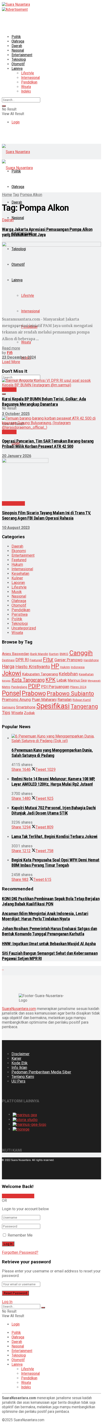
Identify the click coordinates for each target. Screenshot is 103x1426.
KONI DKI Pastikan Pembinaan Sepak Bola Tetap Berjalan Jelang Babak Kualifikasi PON (50, 901)
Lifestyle (27, 73)
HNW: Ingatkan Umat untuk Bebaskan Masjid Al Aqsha (49, 943)
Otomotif (18, 64)
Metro (6, 687)
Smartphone (25, 707)
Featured (18, 560)
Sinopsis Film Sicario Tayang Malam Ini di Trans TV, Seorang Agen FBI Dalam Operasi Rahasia (46, 515)
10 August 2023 (16, 527)
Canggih (81, 652)
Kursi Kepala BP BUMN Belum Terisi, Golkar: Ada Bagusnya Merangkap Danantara (44, 401)
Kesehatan (20, 573)
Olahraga (17, 41)
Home (7, 194)
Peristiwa (19, 614)
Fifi (9, 352)
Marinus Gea (77, 680)
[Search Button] (4, 106)
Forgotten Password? (20, 1252)
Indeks (26, 91)
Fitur (48, 659)
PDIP (34, 686)
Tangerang (84, 706)
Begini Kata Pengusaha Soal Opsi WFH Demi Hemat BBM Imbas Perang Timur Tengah (55, 862)
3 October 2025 (16, 413)
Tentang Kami (22, 1076)
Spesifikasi (53, 706)
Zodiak (29, 713)
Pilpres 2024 (78, 687)
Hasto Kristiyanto (32, 666)
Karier (16, 1058)
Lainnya (17, 68)
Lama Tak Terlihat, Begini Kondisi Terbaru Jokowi (54, 836)
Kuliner (17, 578)
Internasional (30, 77)
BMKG (64, 654)
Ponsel (11, 693)
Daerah (16, 46)
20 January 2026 (16, 456)
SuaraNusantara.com (19, 1008)
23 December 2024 (19, 357)
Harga (8, 666)
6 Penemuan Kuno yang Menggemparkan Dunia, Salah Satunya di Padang (52, 753)
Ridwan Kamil (82, 700)
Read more (11, 348)
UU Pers (18, 1081)
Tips (6, 712)
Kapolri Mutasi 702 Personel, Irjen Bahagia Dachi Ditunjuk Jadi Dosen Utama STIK (53, 810)
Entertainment (21, 55)
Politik (16, 36)
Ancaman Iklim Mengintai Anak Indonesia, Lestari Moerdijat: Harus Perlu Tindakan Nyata (45, 916)
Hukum (17, 564)
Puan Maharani (44, 699)
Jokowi (11, 673)
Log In (7, 1301)
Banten (54, 654)
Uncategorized (23, 628)
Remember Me (20, 1235)
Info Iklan (19, 1067)
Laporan (18, 582)
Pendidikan (29, 82)
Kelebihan (68, 673)
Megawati (94, 680)
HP (55, 666)
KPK (51, 680)
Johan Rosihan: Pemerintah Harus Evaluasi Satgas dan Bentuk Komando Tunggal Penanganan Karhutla (49, 931)
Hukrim (65, 667)
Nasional (17, 50)
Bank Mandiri (39, 654)
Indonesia (78, 667)
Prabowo (34, 693)
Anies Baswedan (15, 654)
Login (15, 122)
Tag (16, 194)
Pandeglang (19, 687)
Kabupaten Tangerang (40, 674)
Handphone (91, 660)
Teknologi (18, 59)
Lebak (62, 680)
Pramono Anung (16, 699)
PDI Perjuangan (55, 686)
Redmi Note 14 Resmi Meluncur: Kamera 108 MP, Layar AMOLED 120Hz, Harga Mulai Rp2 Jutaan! (53, 781)
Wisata (26, 86)
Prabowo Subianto (70, 693)
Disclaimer (20, 1054)
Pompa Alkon (31, 194)
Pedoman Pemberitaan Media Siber (41, 1072)
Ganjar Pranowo (68, 660)
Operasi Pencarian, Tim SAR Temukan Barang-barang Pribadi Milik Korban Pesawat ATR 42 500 (48, 443)
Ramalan (64, 699)
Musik (16, 591)
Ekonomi (18, 551)
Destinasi (8, 660)
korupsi (6, 680)
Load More (11, 362)
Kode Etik (19, 1063)
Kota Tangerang (28, 680)
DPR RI (22, 659)
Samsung (8, 707)
